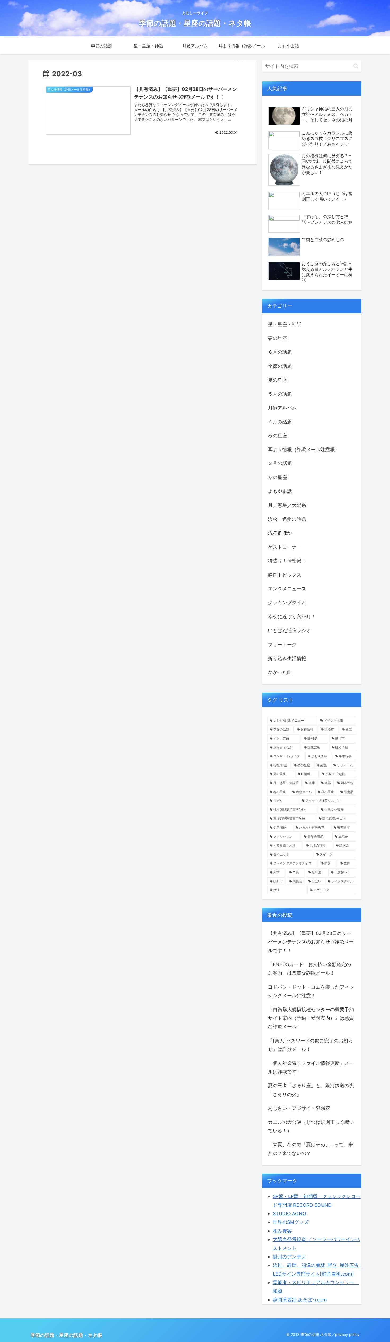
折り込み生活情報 (287, 658)
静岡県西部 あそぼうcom (300, 1299)
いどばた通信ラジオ (289, 630)
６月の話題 (280, 352)
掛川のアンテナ (289, 1256)
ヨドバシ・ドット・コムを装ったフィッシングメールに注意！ (311, 991)
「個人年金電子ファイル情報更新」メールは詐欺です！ (311, 1067)
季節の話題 (280, 366)
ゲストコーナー (284, 547)
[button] (356, 66)
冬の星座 (277, 477)
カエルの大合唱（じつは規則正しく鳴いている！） (311, 1126)
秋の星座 (277, 435)
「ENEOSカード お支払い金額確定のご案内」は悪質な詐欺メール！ (309, 969)
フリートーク (282, 644)
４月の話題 (280, 421)
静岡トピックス (284, 575)
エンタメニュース (287, 588)
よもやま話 (280, 491)
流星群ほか (280, 533)
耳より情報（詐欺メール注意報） (304, 449)
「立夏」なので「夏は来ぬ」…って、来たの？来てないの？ (310, 1149)
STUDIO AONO (289, 1213)
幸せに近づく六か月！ (292, 616)
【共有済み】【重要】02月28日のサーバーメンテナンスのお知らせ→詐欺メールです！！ (311, 941)
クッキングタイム (287, 602)
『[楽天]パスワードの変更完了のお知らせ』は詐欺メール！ (310, 1045)
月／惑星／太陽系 (287, 505)
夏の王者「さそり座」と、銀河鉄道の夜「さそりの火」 (311, 1090)
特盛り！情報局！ (287, 561)
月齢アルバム (282, 407)
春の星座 (277, 338)
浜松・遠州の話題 (287, 519)
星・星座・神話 (284, 324)
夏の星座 (277, 380)
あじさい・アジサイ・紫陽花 (299, 1108)
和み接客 (282, 1231)
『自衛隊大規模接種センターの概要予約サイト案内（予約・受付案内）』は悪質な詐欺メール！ (311, 1018)
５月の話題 (280, 394)
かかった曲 (280, 672)
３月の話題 (280, 463)
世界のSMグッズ (291, 1222)
